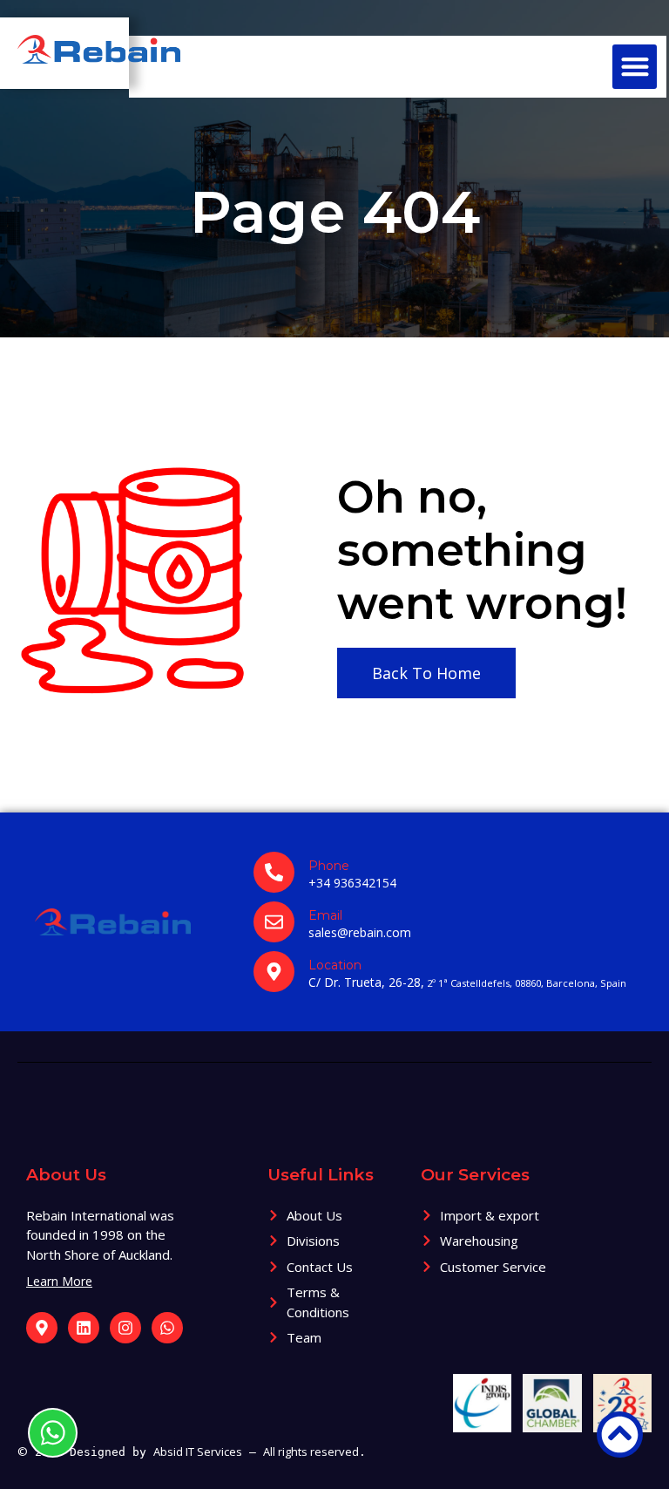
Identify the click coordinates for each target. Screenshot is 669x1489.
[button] (634, 66)
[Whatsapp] (167, 1327)
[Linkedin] (83, 1327)
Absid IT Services (197, 1451)
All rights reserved (311, 1451)
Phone (328, 866)
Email (325, 915)
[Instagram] (125, 1327)
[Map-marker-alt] (41, 1327)
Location (335, 965)
